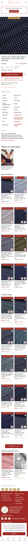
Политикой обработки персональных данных (14, 280)
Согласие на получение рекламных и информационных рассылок (14, 285)
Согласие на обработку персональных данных (14, 281)
